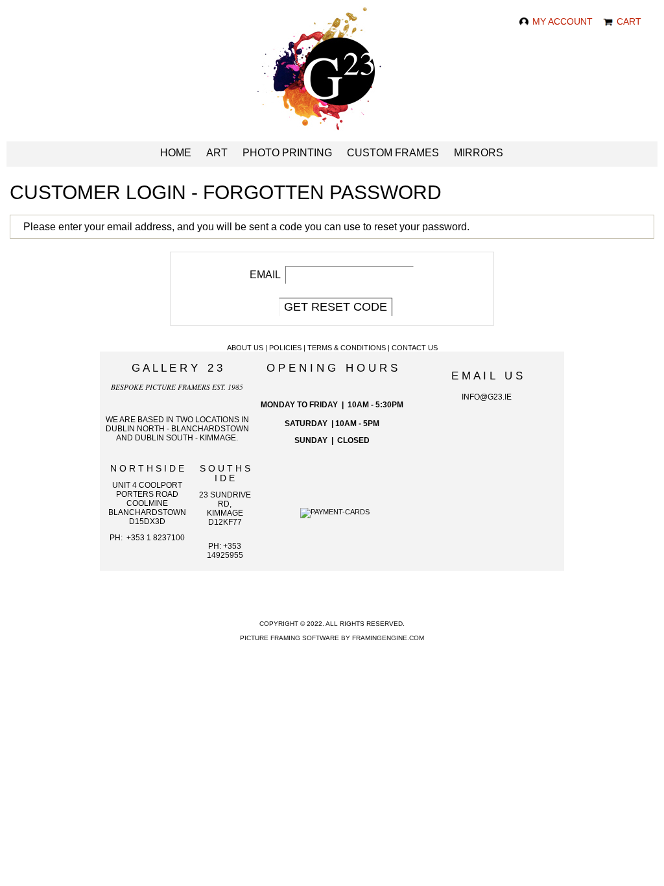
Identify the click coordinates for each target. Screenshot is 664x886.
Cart (627, 21)
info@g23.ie (487, 396)
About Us (245, 348)
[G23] (332, 73)
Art (217, 152)
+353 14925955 (225, 551)
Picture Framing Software (289, 637)
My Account (561, 21)
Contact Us (415, 348)
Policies (285, 348)
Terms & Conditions (346, 348)
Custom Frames (393, 152)
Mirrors (478, 152)
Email (265, 274)
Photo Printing (287, 152)
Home (175, 152)
